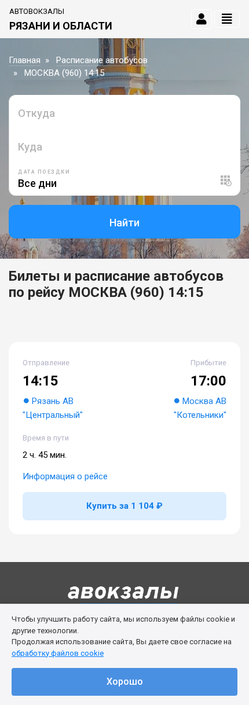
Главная (25, 60)
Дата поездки (44, 172)
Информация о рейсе (65, 476)
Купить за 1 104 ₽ (124, 506)
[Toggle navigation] (227, 19)
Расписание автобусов (102, 60)
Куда (30, 147)
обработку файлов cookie (58, 653)
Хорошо (125, 681)
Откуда (36, 113)
